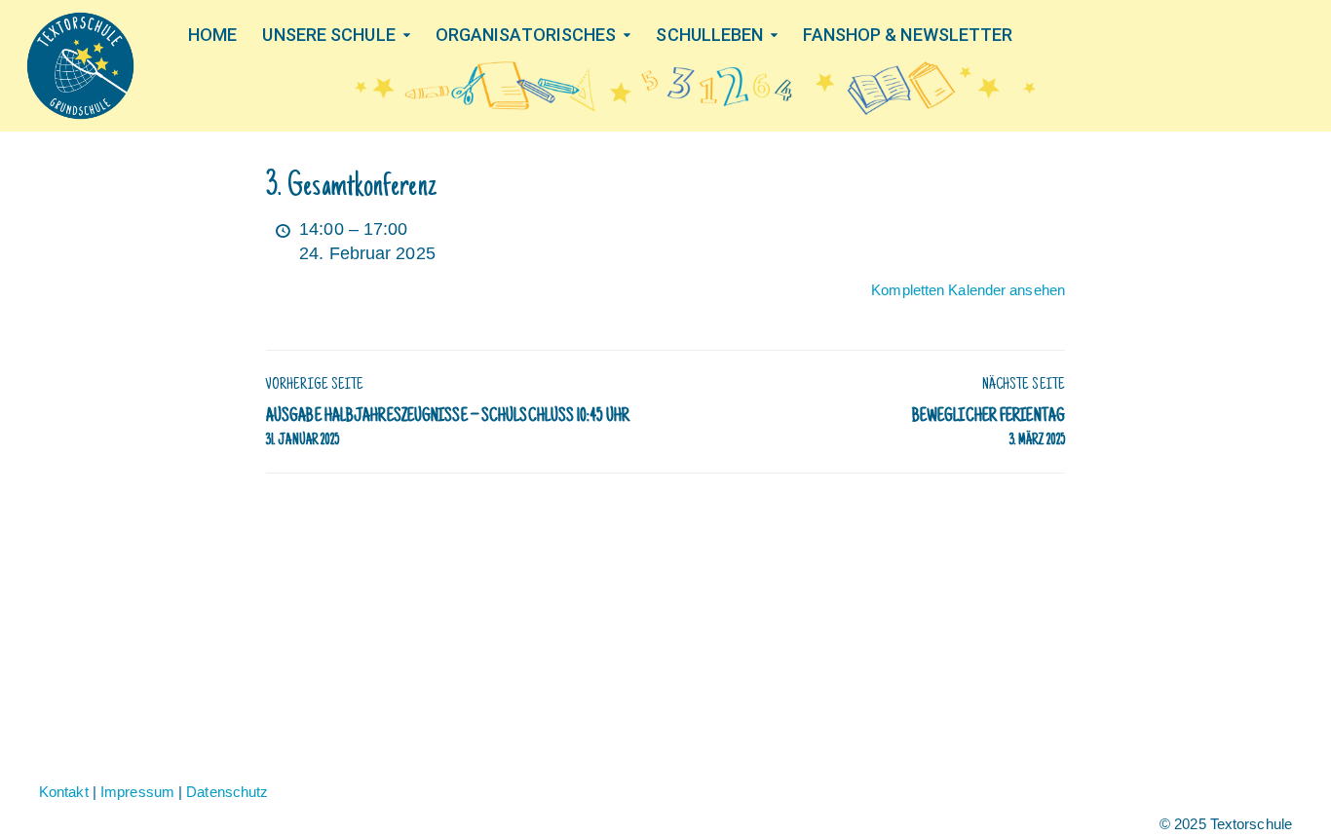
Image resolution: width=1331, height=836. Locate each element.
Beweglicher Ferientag (988, 427)
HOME (212, 34)
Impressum (137, 791)
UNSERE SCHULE (328, 34)
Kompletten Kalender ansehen (968, 290)
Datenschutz (227, 791)
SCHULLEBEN (709, 34)
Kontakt (64, 791)
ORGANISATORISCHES (526, 34)
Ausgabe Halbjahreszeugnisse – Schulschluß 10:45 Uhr (447, 427)
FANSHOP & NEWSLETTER (907, 34)
